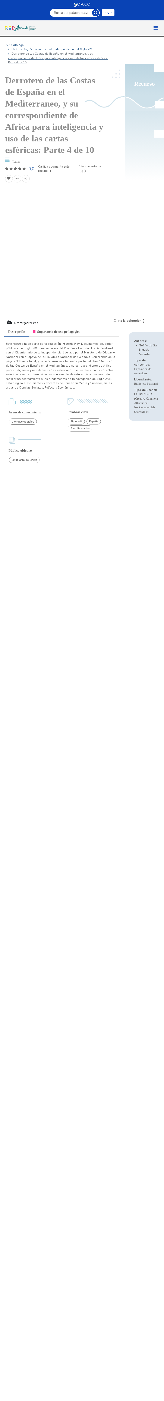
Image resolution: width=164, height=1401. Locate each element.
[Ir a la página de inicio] (21, 28)
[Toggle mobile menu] (155, 28)
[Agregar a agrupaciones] (17, 179)
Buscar (95, 12)
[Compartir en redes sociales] (26, 179)
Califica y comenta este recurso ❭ (54, 169)
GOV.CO (82, 4)
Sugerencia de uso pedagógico (58, 331)
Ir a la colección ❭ (131, 321)
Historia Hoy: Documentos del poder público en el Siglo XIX (51, 49)
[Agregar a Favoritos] (9, 179)
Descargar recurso (26, 323)
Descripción (16, 331)
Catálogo (17, 45)
